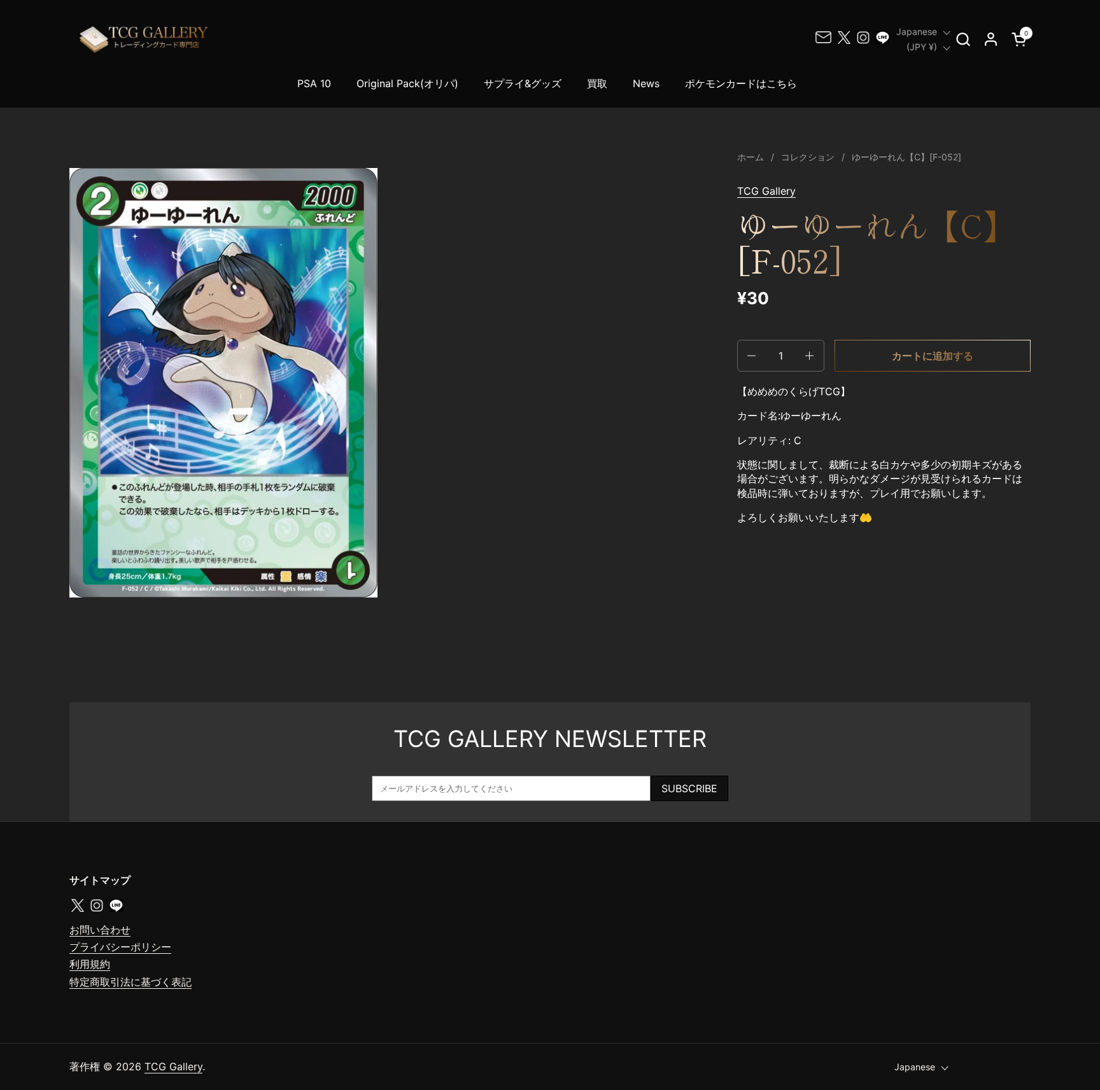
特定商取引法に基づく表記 (130, 981)
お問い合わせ (99, 929)
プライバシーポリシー (120, 946)
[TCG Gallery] (145, 39)
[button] (963, 39)
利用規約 (89, 964)
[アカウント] (991, 39)
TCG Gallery (766, 191)
